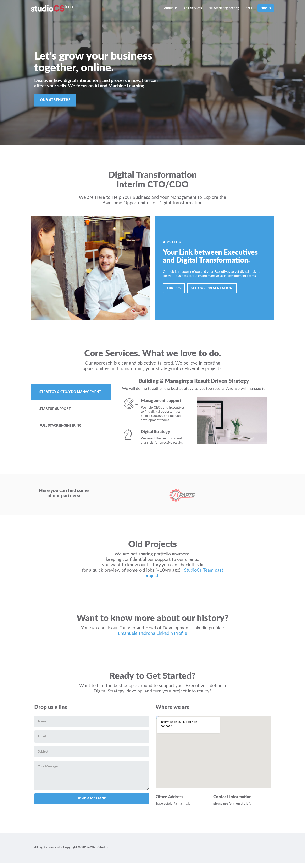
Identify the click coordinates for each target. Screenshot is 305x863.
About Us (170, 8)
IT (252, 8)
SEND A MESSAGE (91, 798)
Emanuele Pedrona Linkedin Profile (152, 633)
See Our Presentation (212, 288)
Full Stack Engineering (224, 8)
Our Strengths (55, 100)
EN (248, 8)
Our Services (193, 8)
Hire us (266, 8)
